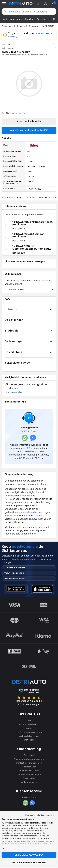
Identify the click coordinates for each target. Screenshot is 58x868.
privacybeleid (27, 512)
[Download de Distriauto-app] (15, 589)
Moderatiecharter (29, 782)
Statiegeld (29, 739)
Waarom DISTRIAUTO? (29, 724)
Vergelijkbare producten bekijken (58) (29, 130)
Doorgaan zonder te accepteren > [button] (40, 815)
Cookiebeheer (29, 766)
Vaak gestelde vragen (29, 735)
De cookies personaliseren (29, 863)
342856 (29, 151)
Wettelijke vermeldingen (29, 774)
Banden (29, 18)
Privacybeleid (29, 778)
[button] (38, 3)
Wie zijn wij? (29, 755)
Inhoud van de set (12, 197)
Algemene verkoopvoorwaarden (29, 759)
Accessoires (43, 18)
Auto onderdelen (12, 18)
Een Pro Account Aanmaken (29, 732)
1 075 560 (14, 289)
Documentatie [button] (13, 392)
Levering (29, 728)
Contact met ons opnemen (29, 762)
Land (29, 720)
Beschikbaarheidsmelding (29, 121)
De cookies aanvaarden (29, 855)
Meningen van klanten (29, 770)
